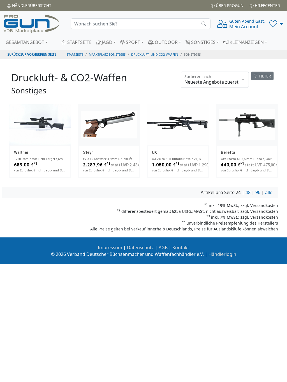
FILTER (264, 76)
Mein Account (247, 24)
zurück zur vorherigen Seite (31, 54)
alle (268, 192)
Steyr (88, 152)
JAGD (106, 42)
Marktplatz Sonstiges (107, 54)
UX (154, 152)
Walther (21, 152)
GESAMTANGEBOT (25, 42)
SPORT (132, 42)
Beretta (228, 152)
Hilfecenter (267, 5)
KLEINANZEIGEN (246, 42)
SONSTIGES (203, 42)
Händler (31, 5)
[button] (276, 23)
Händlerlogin (222, 254)
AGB (163, 247)
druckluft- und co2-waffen (154, 54)
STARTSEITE (79, 42)
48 (248, 192)
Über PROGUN (229, 5)
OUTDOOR (166, 42)
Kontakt (180, 247)
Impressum (110, 247)
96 (257, 192)
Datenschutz (140, 247)
